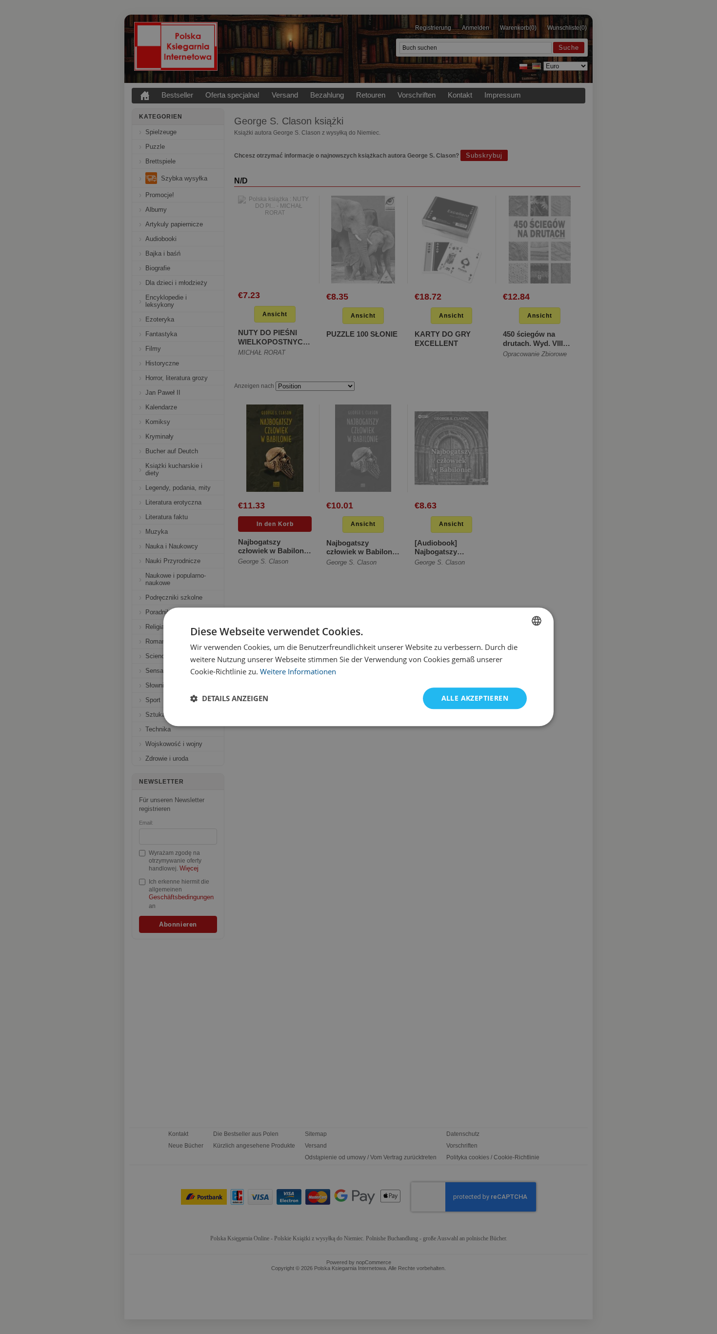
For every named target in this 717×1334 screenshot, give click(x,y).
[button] (229, 698)
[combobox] (536, 621)
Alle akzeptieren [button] (474, 698)
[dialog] (358, 666)
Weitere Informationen (298, 671)
